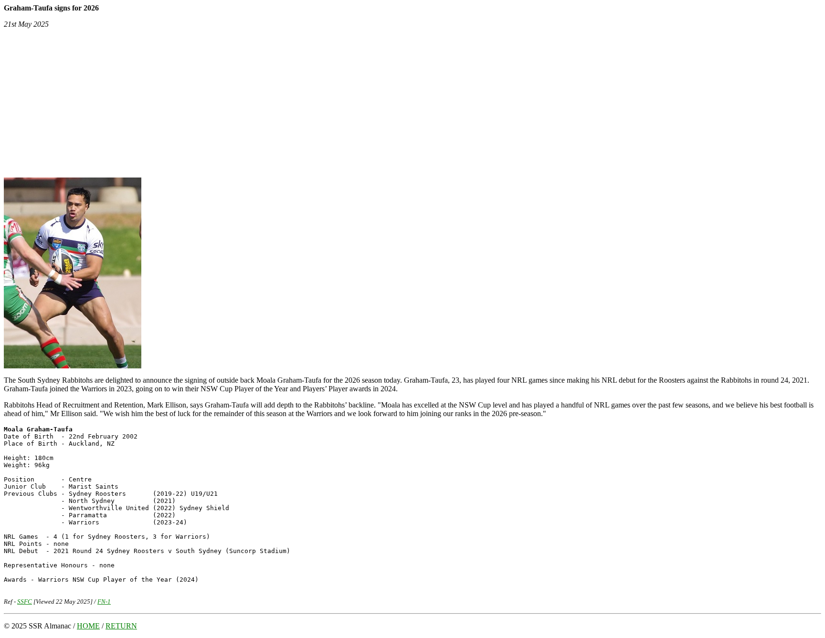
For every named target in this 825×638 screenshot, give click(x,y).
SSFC (24, 601)
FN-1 (104, 601)
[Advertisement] (412, 103)
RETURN (121, 626)
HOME (88, 626)
